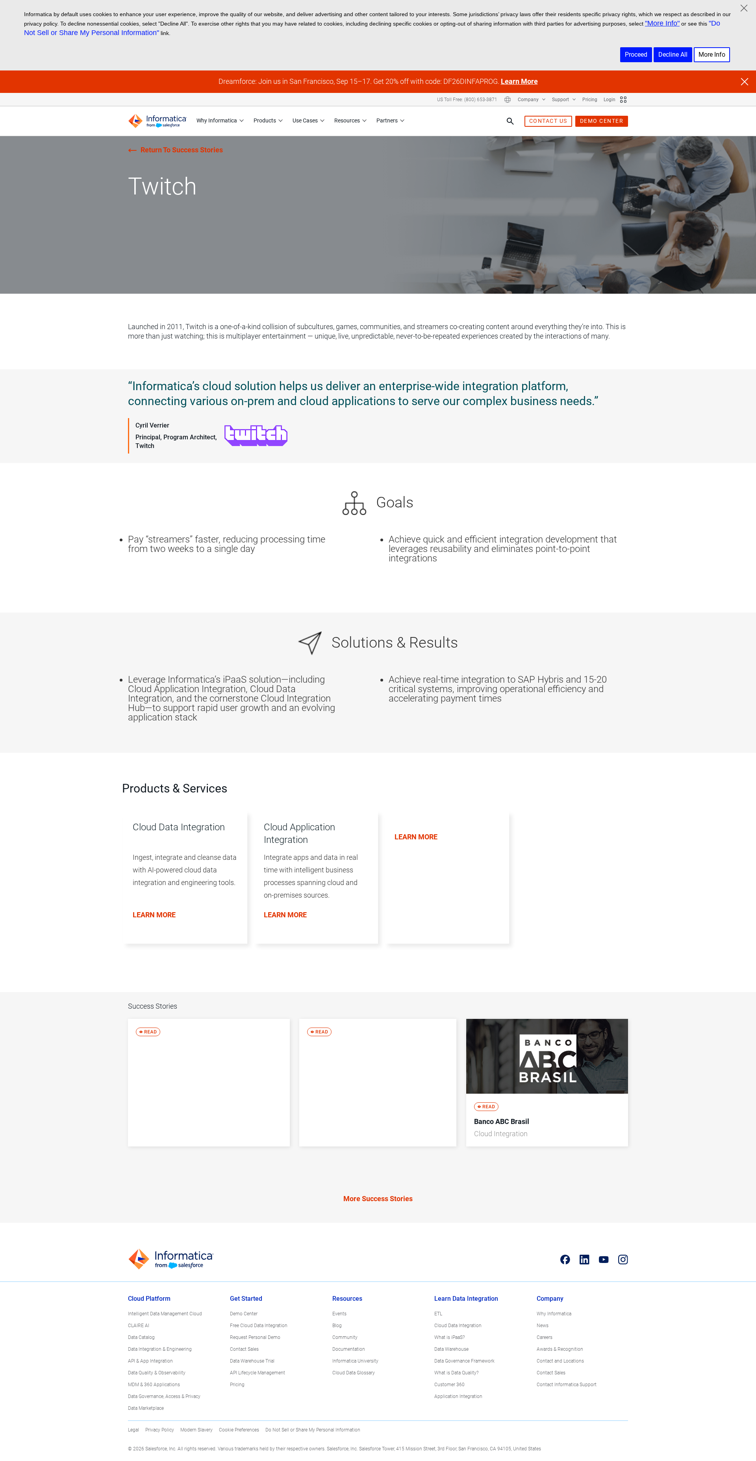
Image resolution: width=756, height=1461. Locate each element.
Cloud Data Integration (458, 1325)
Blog (337, 1325)
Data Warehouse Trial (252, 1361)
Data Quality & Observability (156, 1373)
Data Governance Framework (464, 1361)
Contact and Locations (560, 1361)
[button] (181, 886)
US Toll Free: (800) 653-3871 (467, 99)
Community (345, 1337)
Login (609, 99)
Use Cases (305, 120)
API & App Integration (150, 1361)
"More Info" (662, 23)
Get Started (246, 1298)
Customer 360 (449, 1384)
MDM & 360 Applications (154, 1384)
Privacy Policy (159, 1430)
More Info (712, 54)
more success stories (378, 1198)
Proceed (636, 54)
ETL (438, 1314)
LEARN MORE (154, 915)
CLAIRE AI (138, 1325)
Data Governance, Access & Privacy (164, 1396)
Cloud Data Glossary (353, 1373)
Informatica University (355, 1361)
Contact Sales (244, 1349)
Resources (347, 120)
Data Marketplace (146, 1408)
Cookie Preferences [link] (239, 1430)
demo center (602, 121)
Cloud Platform (149, 1298)
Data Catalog (141, 1337)
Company (529, 99)
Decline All (672, 54)
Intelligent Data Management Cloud (165, 1314)
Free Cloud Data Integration (258, 1325)
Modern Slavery (196, 1430)
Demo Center (244, 1314)
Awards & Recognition (560, 1349)
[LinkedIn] (584, 1259)
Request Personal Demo (255, 1337)
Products (265, 120)
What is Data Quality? (456, 1373)
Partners (387, 120)
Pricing (589, 99)
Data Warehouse (451, 1349)
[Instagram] (623, 1259)
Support (561, 99)
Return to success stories (182, 150)
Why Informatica (216, 120)
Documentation (348, 1349)
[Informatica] (157, 121)
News (542, 1325)
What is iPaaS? (449, 1337)
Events (339, 1314)
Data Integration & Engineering (160, 1349)
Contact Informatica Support (567, 1384)
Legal (133, 1430)
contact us (548, 121)
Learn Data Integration (466, 1298)
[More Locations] (507, 99)
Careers (544, 1337)
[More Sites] (623, 99)
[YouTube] (604, 1259)
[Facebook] (565, 1259)
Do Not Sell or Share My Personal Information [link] (312, 1430)
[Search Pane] (510, 121)
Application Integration (458, 1396)
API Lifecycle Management (257, 1373)
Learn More (519, 81)
